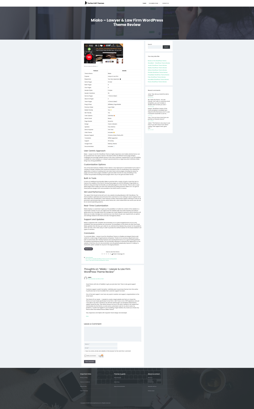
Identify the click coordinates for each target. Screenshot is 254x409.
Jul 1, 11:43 (150, 115)
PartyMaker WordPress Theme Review (158, 75)
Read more (88, 249)
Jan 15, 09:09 (151, 106)
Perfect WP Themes (96, 3)
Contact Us (165, 3)
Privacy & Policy (84, 377)
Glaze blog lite (117, 377)
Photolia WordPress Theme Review (158, 72)
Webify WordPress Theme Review (157, 68)
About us (150, 377)
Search (150, 44)
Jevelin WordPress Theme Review (157, 65)
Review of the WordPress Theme (157, 61)
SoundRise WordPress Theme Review (158, 79)
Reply (87, 316)
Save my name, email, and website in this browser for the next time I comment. (108, 351)
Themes (144, 3)
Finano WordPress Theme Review (157, 82)
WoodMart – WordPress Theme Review (159, 63)
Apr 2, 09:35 (150, 120)
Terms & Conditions (85, 382)
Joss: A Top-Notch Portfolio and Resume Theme (97, 260)
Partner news (151, 390)
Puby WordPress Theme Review (157, 77)
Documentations (153, 3)
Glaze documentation (119, 386)
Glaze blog (116, 382)
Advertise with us (152, 386)
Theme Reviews (89, 257)
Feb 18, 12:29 (150, 97)
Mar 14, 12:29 (150, 129)
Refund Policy (83, 386)
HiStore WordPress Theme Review (157, 70)
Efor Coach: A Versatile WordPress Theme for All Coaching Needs (101, 259)
